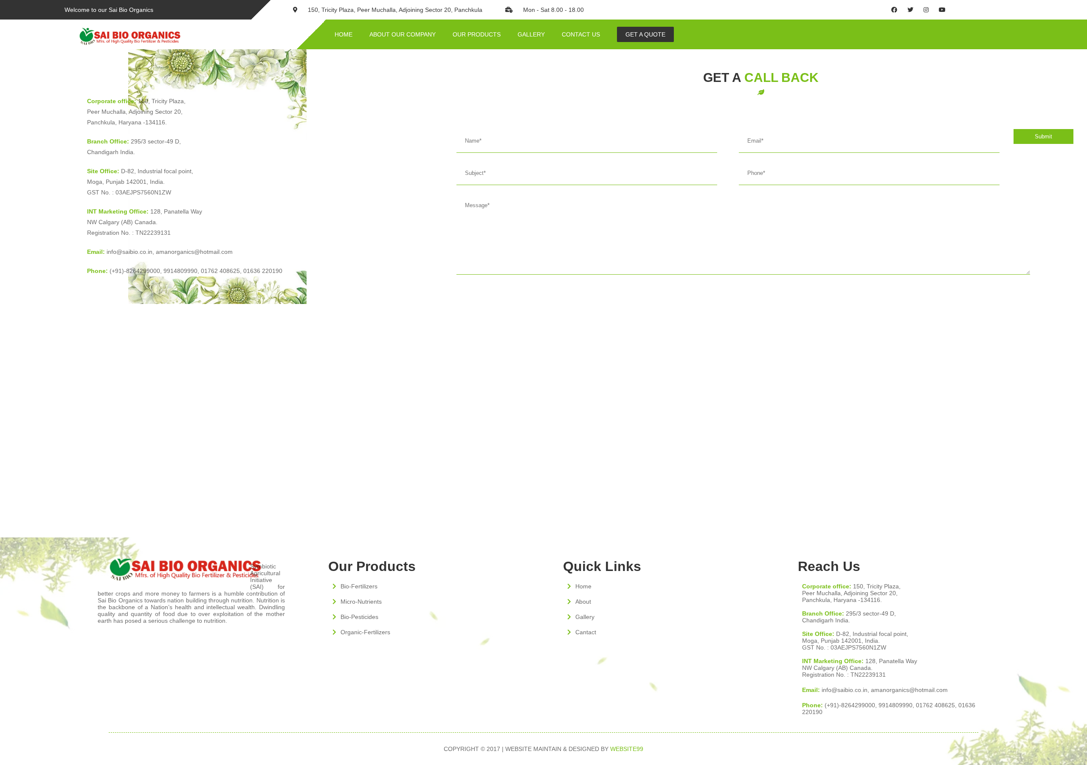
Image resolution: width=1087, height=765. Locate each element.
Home (583, 586)
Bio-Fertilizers (359, 586)
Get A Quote (645, 34)
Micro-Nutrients (361, 601)
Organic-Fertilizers (365, 632)
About (583, 601)
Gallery (584, 616)
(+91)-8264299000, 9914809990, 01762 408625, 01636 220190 (184, 270)
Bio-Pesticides (359, 616)
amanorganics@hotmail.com (194, 251)
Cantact (585, 632)
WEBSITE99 (626, 748)
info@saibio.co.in (119, 251)
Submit (1043, 136)
